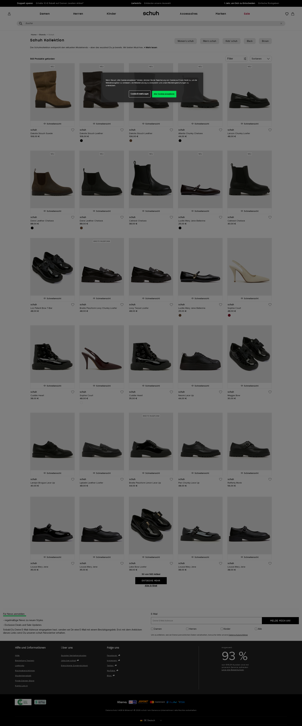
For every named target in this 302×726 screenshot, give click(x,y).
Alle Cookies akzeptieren (164, 94)
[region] (152, 87)
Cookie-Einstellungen (140, 94)
